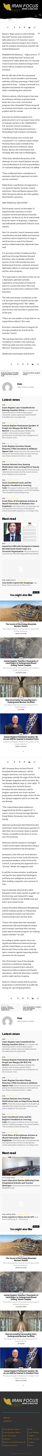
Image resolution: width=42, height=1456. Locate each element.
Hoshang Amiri (21, 672)
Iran (3, 405)
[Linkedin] (29, 27)
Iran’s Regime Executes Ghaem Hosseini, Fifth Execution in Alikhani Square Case (19, 448)
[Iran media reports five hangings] (21, 568)
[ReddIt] (34, 27)
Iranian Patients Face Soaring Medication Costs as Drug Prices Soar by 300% (20, 467)
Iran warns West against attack (31, 373)
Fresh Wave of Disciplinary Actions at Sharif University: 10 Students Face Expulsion (19, 503)
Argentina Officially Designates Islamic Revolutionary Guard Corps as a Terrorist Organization (20, 548)
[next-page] (23, 751)
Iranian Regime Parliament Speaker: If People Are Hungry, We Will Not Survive (20, 428)
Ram (19, 384)
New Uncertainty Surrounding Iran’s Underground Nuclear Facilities (21, 701)
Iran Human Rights (9, 580)
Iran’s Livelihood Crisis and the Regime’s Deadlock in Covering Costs (16, 485)
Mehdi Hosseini (21, 633)
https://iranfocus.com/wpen (25, 387)
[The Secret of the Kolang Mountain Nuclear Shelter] (21, 611)
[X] (19, 27)
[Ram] (8, 387)
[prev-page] (18, 751)
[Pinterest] (24, 27)
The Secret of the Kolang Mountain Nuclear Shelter (21, 625)
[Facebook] (14, 27)
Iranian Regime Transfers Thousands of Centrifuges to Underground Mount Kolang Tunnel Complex (21, 663)
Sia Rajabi (21, 709)
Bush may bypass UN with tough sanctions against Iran (9, 374)
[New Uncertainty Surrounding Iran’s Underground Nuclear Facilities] (21, 686)
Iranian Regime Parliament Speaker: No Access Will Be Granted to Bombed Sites (21, 738)
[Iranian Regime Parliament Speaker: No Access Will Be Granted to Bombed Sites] (21, 723)
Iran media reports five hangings (17, 583)
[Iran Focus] (21, 7)
